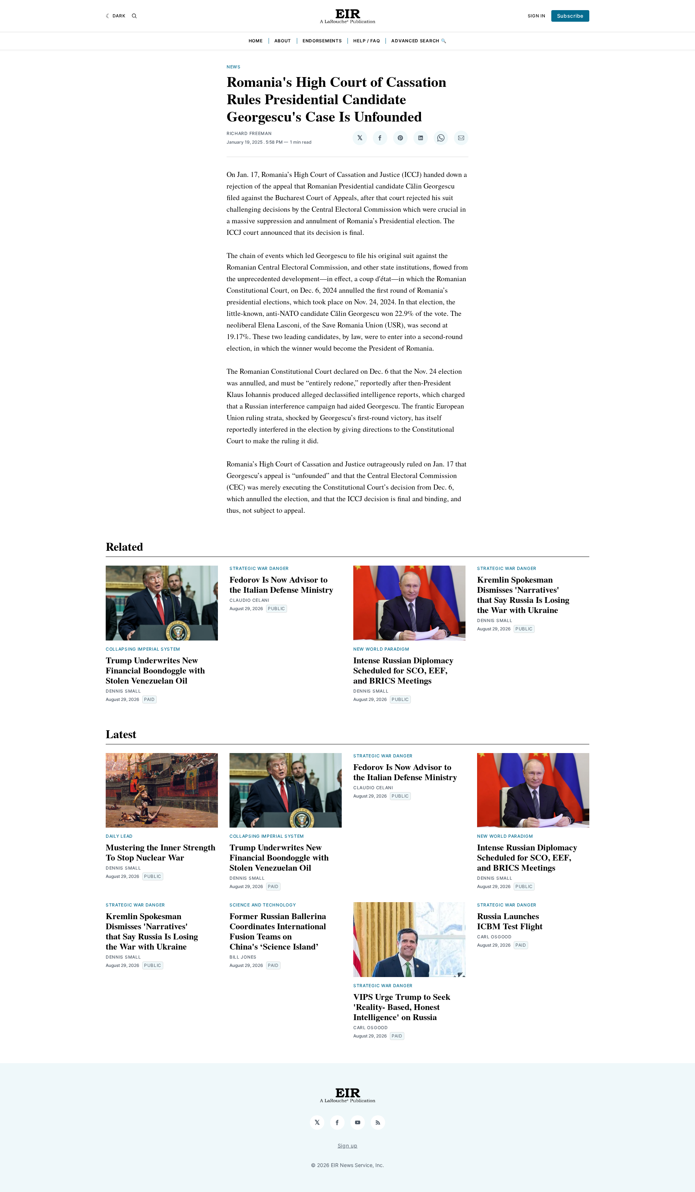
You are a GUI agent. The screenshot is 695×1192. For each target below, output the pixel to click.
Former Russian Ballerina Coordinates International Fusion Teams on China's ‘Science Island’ (277, 930)
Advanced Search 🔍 (418, 40)
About (282, 40)
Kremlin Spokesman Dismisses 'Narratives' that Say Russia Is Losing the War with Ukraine (523, 594)
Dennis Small (123, 691)
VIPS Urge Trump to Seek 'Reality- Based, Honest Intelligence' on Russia (401, 1006)
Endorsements (322, 40)
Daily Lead (119, 836)
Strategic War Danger (259, 568)
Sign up (348, 1145)
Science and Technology (262, 905)
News (234, 66)
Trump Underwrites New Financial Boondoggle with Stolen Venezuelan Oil (155, 670)
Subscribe (570, 16)
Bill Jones (243, 957)
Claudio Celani (249, 600)
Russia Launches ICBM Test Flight (510, 920)
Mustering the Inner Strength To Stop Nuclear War (160, 852)
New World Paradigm (381, 649)
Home (256, 40)
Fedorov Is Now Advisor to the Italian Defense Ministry (281, 584)
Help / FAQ (366, 40)
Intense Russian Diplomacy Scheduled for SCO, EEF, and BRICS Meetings (403, 670)
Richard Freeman (249, 133)
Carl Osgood (370, 1027)
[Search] (134, 16)
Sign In (537, 15)
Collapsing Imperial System (143, 649)
